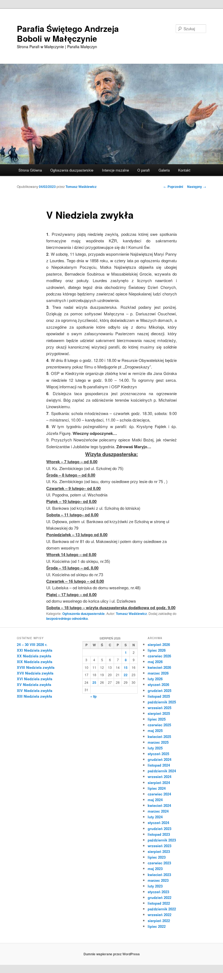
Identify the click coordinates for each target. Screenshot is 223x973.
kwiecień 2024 (159, 805)
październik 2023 (162, 840)
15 (126, 667)
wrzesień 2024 (159, 776)
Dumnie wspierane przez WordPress (111, 953)
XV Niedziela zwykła (34, 684)
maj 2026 (155, 661)
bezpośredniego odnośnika (67, 618)
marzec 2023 (158, 880)
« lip (93, 696)
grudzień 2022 (159, 897)
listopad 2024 (159, 765)
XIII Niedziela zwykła (34, 696)
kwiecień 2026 (159, 667)
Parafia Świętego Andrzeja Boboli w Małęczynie (68, 33)
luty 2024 (155, 816)
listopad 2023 (159, 834)
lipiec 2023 (157, 857)
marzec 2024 (158, 811)
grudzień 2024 (159, 759)
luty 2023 (155, 886)
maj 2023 (155, 868)
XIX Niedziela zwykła (34, 661)
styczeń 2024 (158, 822)
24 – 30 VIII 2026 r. (32, 644)
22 (126, 674)
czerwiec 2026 (159, 655)
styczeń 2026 (158, 684)
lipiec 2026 (157, 650)
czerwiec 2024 (159, 794)
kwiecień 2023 (159, 874)
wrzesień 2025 (159, 707)
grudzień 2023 (159, 828)
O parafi (143, 170)
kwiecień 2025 (159, 736)
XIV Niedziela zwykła (34, 690)
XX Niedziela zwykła (34, 655)
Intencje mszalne (115, 170)
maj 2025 (155, 730)
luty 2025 (155, 748)
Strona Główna (30, 170)
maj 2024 (155, 799)
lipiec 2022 (157, 926)
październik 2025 (162, 701)
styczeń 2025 (158, 753)
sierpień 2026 (159, 644)
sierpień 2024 (159, 782)
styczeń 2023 (158, 891)
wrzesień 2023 (159, 845)
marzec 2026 (158, 673)
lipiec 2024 (157, 788)
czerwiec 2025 (159, 724)
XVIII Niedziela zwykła (35, 667)
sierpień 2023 (159, 851)
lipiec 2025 (157, 719)
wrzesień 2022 (159, 914)
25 (94, 682)
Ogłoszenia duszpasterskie (71, 170)
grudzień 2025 (159, 690)
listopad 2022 (159, 903)
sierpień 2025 (159, 713)
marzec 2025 (158, 742)
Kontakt (184, 170)
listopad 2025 (159, 696)
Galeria (164, 170)
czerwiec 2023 (159, 862)
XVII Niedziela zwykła (35, 673)
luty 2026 (155, 678)
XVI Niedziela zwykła (34, 678)
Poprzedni (173, 186)
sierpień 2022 (159, 920)
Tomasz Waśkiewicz (81, 186)
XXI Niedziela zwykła (34, 650)
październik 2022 (162, 908)
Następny (196, 186)
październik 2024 (162, 770)
